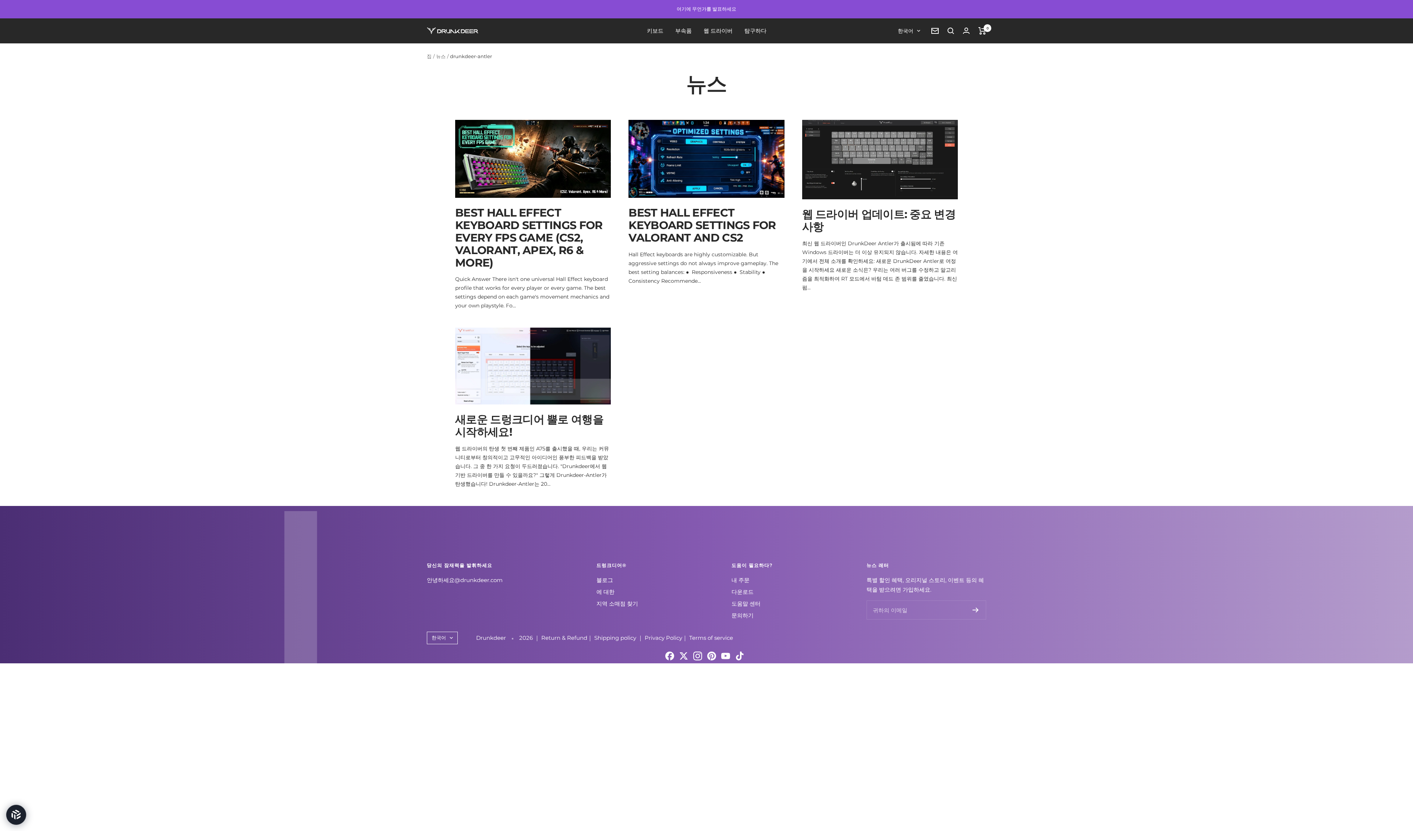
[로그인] (966, 31)
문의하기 (743, 615)
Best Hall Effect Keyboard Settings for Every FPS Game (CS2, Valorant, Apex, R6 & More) (528, 238)
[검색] (951, 31)
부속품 (683, 30)
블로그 (604, 580)
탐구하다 (755, 30)
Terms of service (711, 637)
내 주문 (741, 580)
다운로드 (743, 591)
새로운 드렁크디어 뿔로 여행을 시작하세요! (529, 426)
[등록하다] (976, 610)
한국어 (905, 31)
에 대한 (605, 591)
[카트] (982, 31)
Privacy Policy (663, 637)
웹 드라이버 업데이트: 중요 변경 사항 (879, 220)
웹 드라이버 (718, 30)
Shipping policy (616, 637)
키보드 (655, 30)
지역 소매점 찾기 (617, 603)
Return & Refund (564, 637)
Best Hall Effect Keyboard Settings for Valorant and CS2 (702, 225)
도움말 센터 (746, 603)
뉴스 (441, 56)
